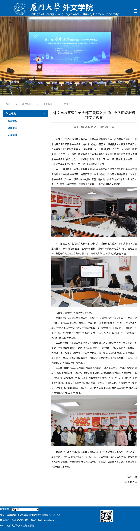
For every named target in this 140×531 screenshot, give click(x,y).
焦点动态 (47, 104)
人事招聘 (12, 134)
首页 (8, 104)
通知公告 (12, 127)
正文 (66, 104)
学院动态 (26, 104)
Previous (5, 58)
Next (134, 58)
